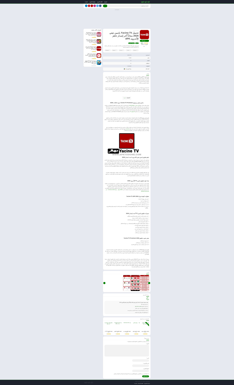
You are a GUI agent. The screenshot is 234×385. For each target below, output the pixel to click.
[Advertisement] (117, 19)
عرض (125, 97)
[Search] (105, 6)
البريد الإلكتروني (146, 363)
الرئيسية (105, 1)
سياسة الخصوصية (147, 383)
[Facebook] (100, 6)
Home (137, 30)
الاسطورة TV (132, 111)
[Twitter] (97, 6)
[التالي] (104, 283)
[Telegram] (86, 6)
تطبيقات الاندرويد (92, 1)
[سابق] (149, 283)
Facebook (134, 50)
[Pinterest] (89, 6)
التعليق (147, 343)
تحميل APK (143, 40)
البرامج (134, 30)
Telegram (113, 50)
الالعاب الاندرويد (99, 1)
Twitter (128, 50)
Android (127, 129)
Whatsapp (107, 50)
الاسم (147, 358)
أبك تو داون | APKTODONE (134, 105)
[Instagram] (94, 6)
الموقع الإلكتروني (146, 368)
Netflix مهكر (120, 189)
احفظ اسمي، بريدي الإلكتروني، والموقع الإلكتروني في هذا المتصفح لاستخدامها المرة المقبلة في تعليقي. (131, 373)
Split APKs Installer (138, 306)
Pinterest (120, 50)
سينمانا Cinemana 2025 (112, 189)
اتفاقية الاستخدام (140, 383)
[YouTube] (92, 6)
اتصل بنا (86, 1)
